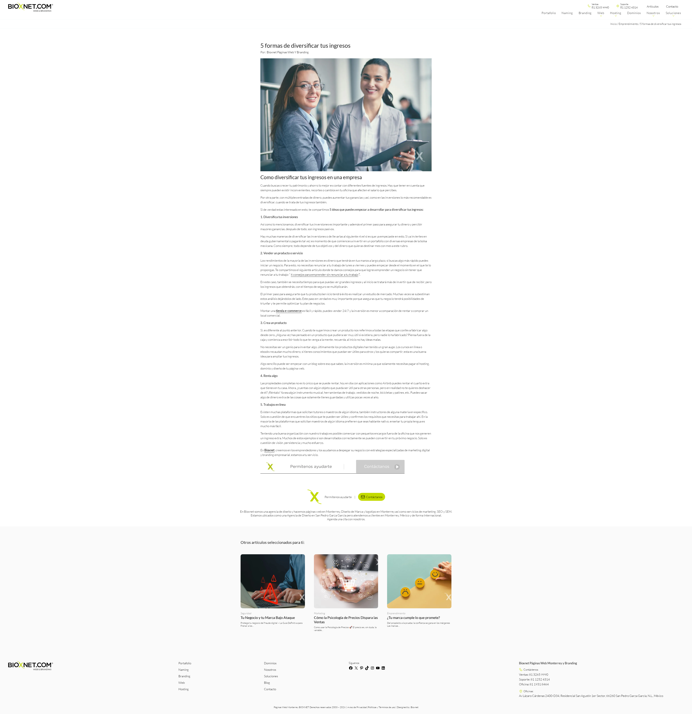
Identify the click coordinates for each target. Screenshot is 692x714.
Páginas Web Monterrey (286, 707)
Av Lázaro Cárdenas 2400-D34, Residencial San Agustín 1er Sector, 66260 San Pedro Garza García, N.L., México (591, 696)
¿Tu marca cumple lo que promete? (414, 617)
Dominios (270, 663)
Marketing (319, 613)
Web (181, 682)
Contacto (672, 6)
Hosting (183, 689)
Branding (184, 676)
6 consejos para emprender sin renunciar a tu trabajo (324, 274)
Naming (183, 670)
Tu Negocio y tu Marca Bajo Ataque (268, 617)
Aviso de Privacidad (357, 707)
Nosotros (270, 670)
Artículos (652, 6)
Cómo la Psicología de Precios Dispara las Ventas (346, 619)
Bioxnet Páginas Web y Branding (288, 52)
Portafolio (184, 663)
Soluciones (271, 676)
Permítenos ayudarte (338, 497)
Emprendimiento (628, 24)
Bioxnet (414, 707)
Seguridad (246, 613)
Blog (267, 682)
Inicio (613, 24)
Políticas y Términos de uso (381, 707)
